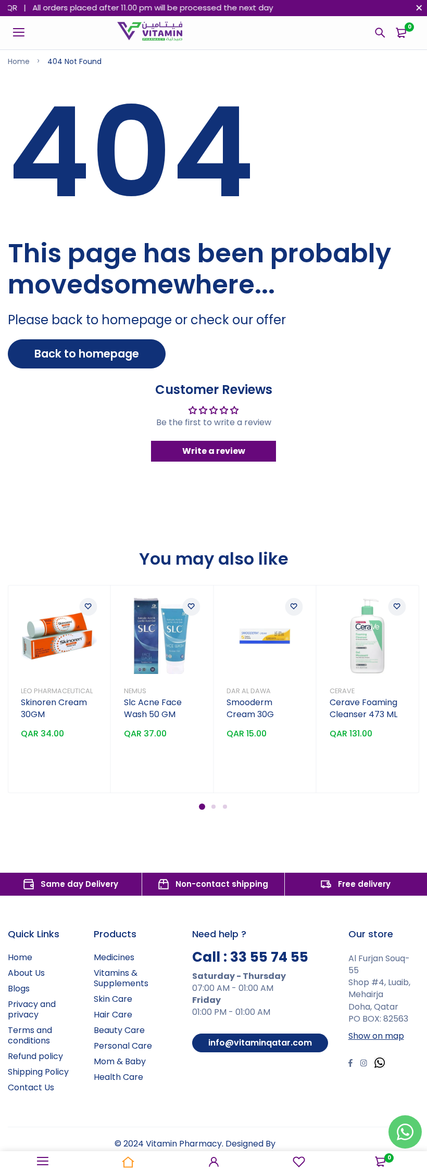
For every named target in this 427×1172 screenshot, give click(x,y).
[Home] (128, 1161)
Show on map (376, 1036)
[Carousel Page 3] (225, 807)
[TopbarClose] (419, 8)
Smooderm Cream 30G (250, 708)
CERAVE (342, 690)
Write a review (213, 451)
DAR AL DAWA (249, 690)
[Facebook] (350, 1064)
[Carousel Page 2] (213, 807)
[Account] (213, 1161)
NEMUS (135, 690)
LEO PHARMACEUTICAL (57, 690)
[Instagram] (363, 1064)
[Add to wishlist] (88, 607)
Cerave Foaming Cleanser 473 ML (363, 708)
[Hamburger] (22, 32)
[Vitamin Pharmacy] (150, 32)
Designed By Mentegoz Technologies (195, 1150)
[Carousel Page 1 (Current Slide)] (202, 807)
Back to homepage (86, 353)
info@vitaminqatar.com (260, 1043)
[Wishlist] (299, 1161)
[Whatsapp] (379, 1064)
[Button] (380, 33)
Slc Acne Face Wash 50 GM (153, 708)
